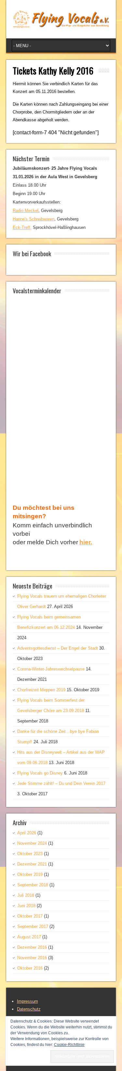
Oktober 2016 (30, 968)
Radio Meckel (25, 210)
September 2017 (32, 926)
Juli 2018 (25, 895)
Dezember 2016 (32, 947)
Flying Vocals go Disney (40, 773)
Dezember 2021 (32, 864)
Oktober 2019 (30, 874)
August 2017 (29, 936)
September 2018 (32, 884)
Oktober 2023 (30, 853)
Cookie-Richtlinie (69, 1044)
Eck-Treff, (22, 227)
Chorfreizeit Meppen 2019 (41, 689)
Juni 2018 (26, 905)
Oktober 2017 (30, 916)
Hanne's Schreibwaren (33, 219)
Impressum (27, 1001)
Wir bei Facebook (32, 253)
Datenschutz (29, 1009)
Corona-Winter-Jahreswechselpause (51, 669)
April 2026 (26, 832)
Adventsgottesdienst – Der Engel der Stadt (57, 648)
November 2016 (32, 957)
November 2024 (32, 843)
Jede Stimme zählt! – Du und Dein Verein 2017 (61, 783)
